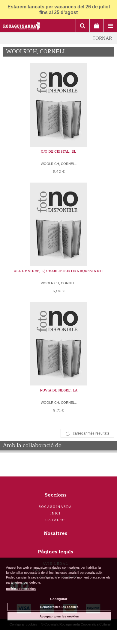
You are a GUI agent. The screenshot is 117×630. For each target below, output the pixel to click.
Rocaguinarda (55, 507)
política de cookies (21, 588)
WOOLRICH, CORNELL (58, 164)
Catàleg (55, 520)
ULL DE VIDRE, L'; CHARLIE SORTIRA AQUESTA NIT (58, 271)
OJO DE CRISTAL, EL (58, 151)
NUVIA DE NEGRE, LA (58, 390)
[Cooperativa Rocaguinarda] (22, 27)
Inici (55, 513)
